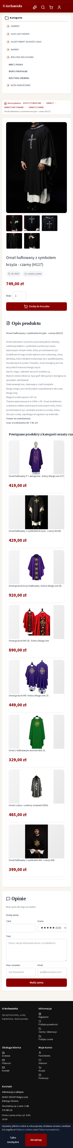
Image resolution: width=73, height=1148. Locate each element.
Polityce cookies (24, 1129)
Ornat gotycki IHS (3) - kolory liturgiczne (29, 641)
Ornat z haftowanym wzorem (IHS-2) (27, 750)
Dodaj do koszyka (39, 306)
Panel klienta (44, 1055)
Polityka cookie (46, 1039)
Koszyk (42, 1070)
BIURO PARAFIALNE (18, 71)
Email (40, 965)
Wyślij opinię (36, 982)
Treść (8, 936)
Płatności (6, 1063)
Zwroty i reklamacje (48, 1032)
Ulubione (43, 1063)
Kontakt (5, 1070)
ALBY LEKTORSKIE (20, 34)
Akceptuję (36, 1140)
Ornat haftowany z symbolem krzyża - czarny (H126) (35, 531)
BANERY (15, 49)
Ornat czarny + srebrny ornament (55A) (28, 805)
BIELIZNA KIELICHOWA (22, 57)
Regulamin (44, 1017)
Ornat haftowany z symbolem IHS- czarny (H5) (31, 860)
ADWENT (15, 26)
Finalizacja (43, 1078)
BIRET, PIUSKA (16, 64)
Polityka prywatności (48, 1024)
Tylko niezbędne (13, 1140)
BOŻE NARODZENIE (20, 85)
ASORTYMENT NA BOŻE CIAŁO (26, 42)
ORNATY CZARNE (36, 107)
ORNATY (50, 103)
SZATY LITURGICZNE (32, 103)
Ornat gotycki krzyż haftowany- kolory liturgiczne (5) (35, 586)
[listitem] (14, 223)
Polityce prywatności (48, 1129)
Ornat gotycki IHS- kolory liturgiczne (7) (28, 695)
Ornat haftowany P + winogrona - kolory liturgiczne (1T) (36, 476)
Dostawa (6, 1055)
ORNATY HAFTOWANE (14, 107)
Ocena (40, 921)
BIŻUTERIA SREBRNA (19, 78)
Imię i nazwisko (13, 965)
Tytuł (8, 921)
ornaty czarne (34, 273)
